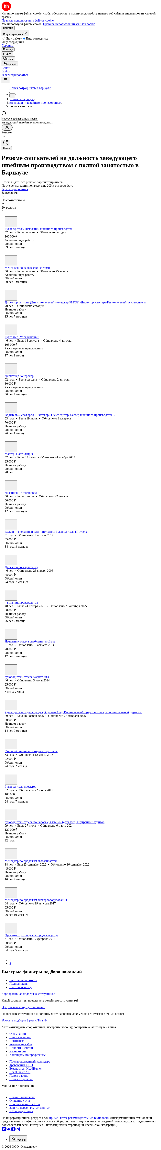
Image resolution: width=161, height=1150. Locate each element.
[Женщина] (11, 221)
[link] (8, 58)
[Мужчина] (11, 295)
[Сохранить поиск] (5, 143)
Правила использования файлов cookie (69, 24)
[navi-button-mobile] (5, 80)
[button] (6, 67)
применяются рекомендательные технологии (79, 1117)
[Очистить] (7, 127)
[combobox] (20, 119)
